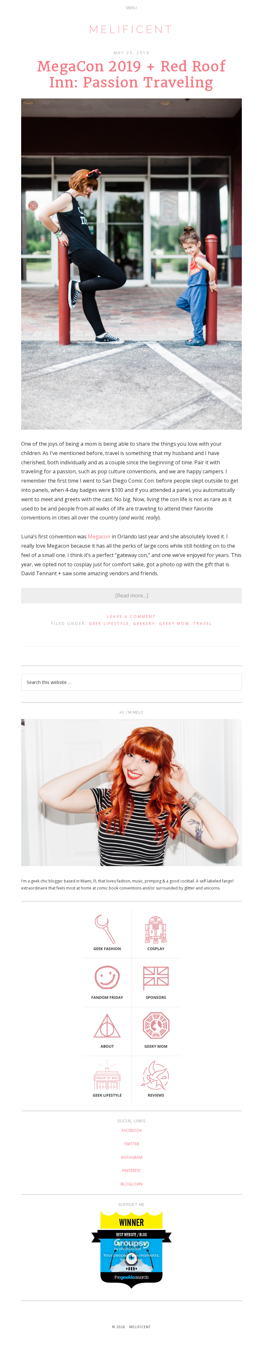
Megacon (99, 536)
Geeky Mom (174, 623)
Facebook (132, 1130)
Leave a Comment (131, 616)
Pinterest (131, 1170)
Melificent (131, 29)
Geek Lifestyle (109, 623)
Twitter (131, 1144)
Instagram (131, 1157)
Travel (202, 623)
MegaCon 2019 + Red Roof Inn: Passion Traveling (131, 74)
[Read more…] (131, 595)
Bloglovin (131, 1184)
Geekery (144, 623)
